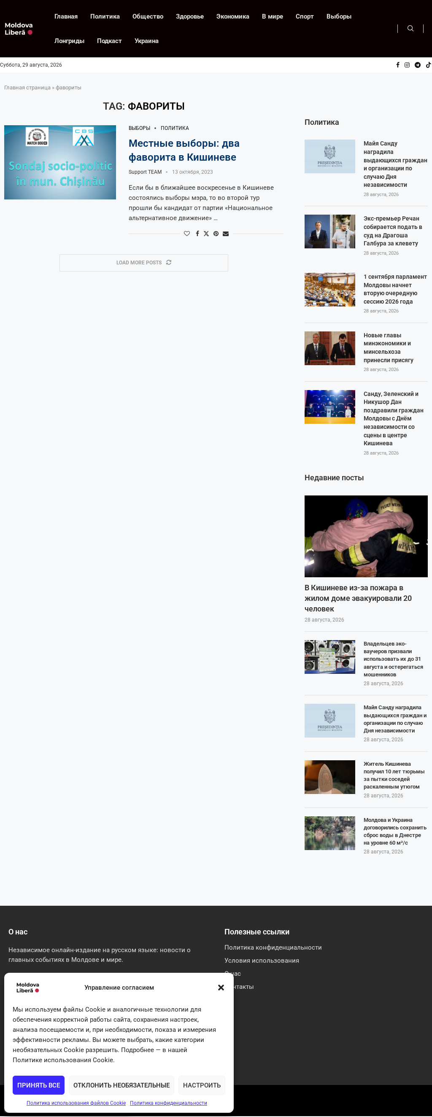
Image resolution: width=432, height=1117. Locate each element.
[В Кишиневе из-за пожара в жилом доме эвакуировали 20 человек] (366, 536)
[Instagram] (407, 65)
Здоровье (190, 16)
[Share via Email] (226, 233)
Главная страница (27, 87)
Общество (147, 16)
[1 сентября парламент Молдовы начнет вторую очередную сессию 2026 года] (330, 290)
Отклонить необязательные (121, 1085)
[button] (221, 987)
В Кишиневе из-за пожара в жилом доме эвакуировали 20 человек (358, 598)
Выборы (339, 16)
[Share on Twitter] (206, 233)
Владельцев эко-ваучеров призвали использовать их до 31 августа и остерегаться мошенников (393, 659)
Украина (147, 41)
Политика (105, 16)
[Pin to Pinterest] (216, 233)
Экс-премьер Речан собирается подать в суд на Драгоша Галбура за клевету (393, 231)
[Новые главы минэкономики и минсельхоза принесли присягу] (330, 348)
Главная (66, 16)
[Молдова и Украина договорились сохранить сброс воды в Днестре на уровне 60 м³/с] (330, 833)
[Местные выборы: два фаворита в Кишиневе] (60, 162)
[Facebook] (398, 65)
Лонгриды (69, 41)
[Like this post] (187, 233)
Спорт (305, 16)
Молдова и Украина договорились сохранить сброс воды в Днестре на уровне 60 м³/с (395, 831)
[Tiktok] (428, 65)
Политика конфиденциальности (168, 1103)
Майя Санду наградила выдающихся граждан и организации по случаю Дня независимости (395, 164)
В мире (272, 16)
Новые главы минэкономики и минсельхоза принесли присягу (388, 347)
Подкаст (109, 41)
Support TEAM (145, 172)
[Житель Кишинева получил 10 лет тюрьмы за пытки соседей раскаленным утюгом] (330, 777)
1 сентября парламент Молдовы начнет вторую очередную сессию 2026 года (395, 289)
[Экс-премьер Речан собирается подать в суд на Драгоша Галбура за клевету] (330, 231)
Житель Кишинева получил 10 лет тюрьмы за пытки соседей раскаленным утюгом (394, 775)
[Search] (410, 28)
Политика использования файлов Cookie (76, 1103)
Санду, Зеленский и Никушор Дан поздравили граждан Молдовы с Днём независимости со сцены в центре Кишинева (394, 418)
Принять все (38, 1085)
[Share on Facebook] (197, 233)
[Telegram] (417, 65)
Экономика (232, 16)
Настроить (202, 1085)
